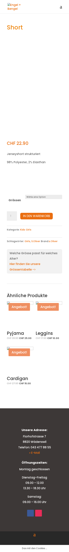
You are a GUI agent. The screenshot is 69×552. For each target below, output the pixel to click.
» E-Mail (34, 453)
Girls (27, 241)
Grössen (15, 200)
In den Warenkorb (36, 216)
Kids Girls (25, 229)
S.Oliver (35, 241)
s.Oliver (53, 241)
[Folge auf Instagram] (38, 513)
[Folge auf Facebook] (30, 513)
